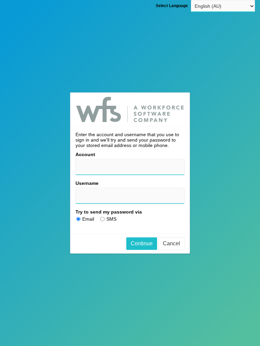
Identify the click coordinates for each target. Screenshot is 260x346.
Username (87, 183)
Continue (142, 243)
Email (88, 219)
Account (85, 154)
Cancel (171, 243)
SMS (111, 219)
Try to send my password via (108, 212)
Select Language (172, 5)
